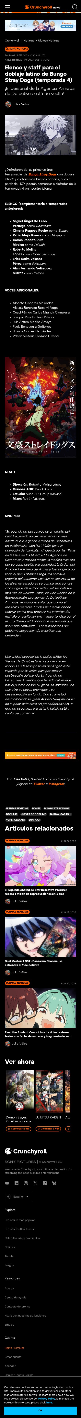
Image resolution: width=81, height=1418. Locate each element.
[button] (18, 1196)
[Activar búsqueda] (75, 8)
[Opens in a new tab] (40, 25)
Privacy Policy (46, 1399)
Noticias (29, 41)
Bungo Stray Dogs (42, 174)
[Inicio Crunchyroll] (26, 1153)
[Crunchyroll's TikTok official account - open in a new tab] (45, 1183)
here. (49, 1402)
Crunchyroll (12, 41)
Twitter (39, 783)
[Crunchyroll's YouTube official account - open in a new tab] (7, 1183)
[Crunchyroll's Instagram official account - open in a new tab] (26, 1183)
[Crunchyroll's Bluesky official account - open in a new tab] (54, 1183)
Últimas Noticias (48, 41)
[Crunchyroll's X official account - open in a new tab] (35, 1183)
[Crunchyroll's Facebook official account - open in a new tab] (16, 1183)
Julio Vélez (21, 104)
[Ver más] (7, 8)
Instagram (56, 783)
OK (40, 1410)
